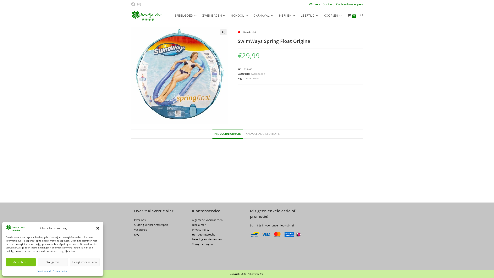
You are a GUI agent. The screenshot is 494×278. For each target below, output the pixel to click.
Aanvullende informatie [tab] (263, 134)
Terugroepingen (202, 244)
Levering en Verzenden (207, 239)
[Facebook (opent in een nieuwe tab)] (133, 4)
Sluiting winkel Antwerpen (151, 225)
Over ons (140, 220)
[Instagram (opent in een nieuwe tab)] (139, 4)
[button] (98, 228)
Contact (328, 4)
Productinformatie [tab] (227, 134)
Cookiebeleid (44, 271)
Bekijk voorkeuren (84, 262)
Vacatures (140, 229)
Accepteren (20, 262)
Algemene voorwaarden (207, 220)
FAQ (136, 234)
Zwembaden (258, 73)
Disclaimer (199, 225)
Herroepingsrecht (203, 234)
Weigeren (53, 262)
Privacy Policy (59, 271)
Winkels (314, 4)
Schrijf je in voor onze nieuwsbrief (272, 225)
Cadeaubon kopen (349, 4)
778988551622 (251, 78)
